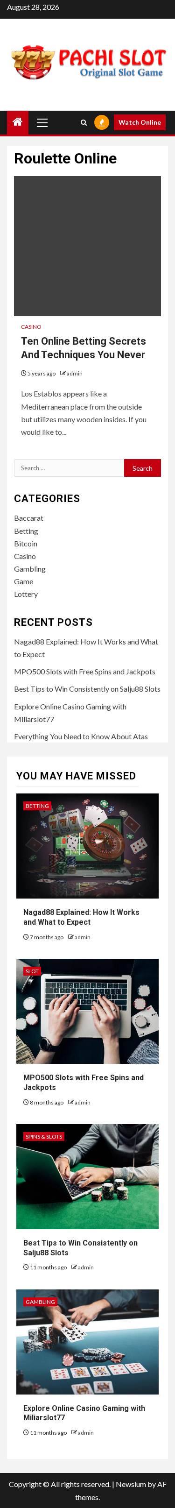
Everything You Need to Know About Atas (81, 736)
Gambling (30, 568)
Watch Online (140, 122)
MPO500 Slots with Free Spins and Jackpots (84, 671)
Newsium (131, 1484)
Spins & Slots (44, 1136)
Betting (26, 530)
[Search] (84, 122)
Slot (32, 971)
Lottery (26, 593)
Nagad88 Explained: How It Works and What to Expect (81, 917)
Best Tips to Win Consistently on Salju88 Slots (87, 688)
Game (23, 581)
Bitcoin (25, 543)
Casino (31, 326)
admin (75, 373)
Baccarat (28, 517)
